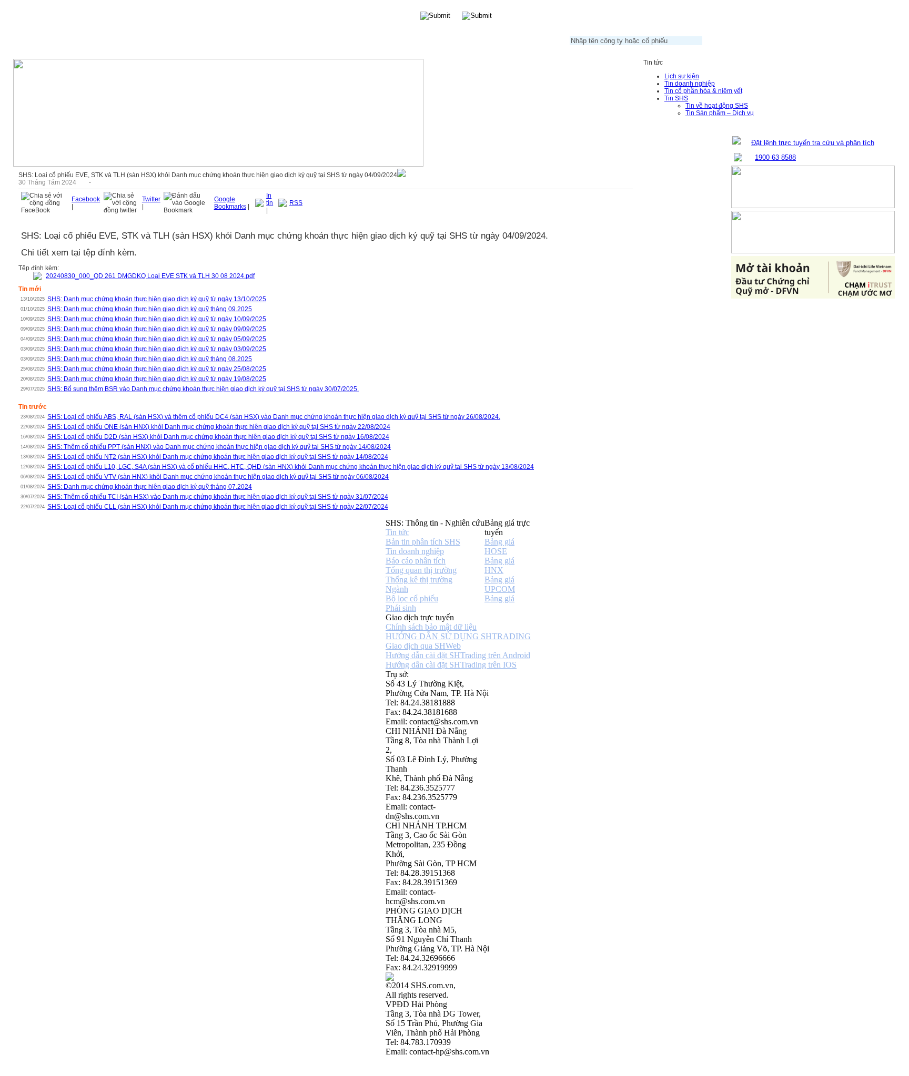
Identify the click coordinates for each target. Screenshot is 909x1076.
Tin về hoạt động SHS (716, 105)
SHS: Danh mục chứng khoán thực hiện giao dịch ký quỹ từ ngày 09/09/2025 (156, 329)
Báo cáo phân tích (416, 560)
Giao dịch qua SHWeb (423, 645)
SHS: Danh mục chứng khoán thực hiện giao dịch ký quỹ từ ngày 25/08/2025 (156, 369)
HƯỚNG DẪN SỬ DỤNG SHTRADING (458, 636)
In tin (269, 199)
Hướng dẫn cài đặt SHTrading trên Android (458, 655)
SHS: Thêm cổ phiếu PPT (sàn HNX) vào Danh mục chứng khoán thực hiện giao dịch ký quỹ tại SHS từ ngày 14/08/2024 (219, 446)
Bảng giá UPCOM (499, 584)
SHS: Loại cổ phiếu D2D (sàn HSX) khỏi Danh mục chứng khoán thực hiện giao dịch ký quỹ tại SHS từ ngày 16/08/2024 (218, 436)
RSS (295, 203)
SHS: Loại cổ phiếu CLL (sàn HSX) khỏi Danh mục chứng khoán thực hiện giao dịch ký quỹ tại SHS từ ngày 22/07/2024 (217, 506)
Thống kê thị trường (419, 579)
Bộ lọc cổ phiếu (412, 598)
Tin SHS (676, 98)
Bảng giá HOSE (499, 546)
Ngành (397, 589)
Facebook (86, 199)
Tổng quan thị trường (421, 570)
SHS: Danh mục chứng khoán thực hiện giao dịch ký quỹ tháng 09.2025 (149, 309)
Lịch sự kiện (681, 76)
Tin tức (397, 532)
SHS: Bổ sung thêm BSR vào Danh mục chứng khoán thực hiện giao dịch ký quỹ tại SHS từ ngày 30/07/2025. (203, 389)
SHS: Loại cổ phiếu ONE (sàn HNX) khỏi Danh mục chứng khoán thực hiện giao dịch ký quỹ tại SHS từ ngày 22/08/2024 (218, 427)
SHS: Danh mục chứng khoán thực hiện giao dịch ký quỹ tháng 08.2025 (149, 359)
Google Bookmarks (230, 203)
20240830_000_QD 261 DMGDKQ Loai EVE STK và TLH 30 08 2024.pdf (150, 276)
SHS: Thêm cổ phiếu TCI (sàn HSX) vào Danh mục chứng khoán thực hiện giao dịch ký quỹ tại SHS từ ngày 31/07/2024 (217, 496)
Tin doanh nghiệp (689, 83)
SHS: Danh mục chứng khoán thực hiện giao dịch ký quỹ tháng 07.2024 (149, 486)
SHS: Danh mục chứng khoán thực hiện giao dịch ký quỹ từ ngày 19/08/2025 (156, 379)
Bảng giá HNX (499, 565)
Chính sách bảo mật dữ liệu (431, 626)
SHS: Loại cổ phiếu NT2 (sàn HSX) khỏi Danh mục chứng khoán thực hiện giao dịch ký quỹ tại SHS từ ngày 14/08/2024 (217, 456)
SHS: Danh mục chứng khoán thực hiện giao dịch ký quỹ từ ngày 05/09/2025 (156, 339)
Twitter (151, 199)
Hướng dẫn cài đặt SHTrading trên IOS (451, 664)
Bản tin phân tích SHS (423, 541)
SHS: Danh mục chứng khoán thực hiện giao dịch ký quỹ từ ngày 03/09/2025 (156, 349)
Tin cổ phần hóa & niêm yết (703, 91)
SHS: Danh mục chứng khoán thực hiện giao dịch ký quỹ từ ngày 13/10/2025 (156, 299)
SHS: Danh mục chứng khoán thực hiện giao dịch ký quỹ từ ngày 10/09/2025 (156, 319)
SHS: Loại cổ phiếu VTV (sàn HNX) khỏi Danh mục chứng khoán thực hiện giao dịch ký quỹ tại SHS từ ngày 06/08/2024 (218, 476)
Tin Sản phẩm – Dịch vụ (719, 113)
